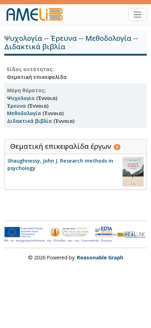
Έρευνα (16, 105)
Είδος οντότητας (29, 69)
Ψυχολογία (21, 98)
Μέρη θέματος (26, 90)
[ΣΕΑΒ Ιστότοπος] (136, 234)
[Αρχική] (37, 14)
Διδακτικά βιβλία (29, 121)
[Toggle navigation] (137, 14)
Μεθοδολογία (24, 113)
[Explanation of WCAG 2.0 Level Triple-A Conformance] (118, 234)
